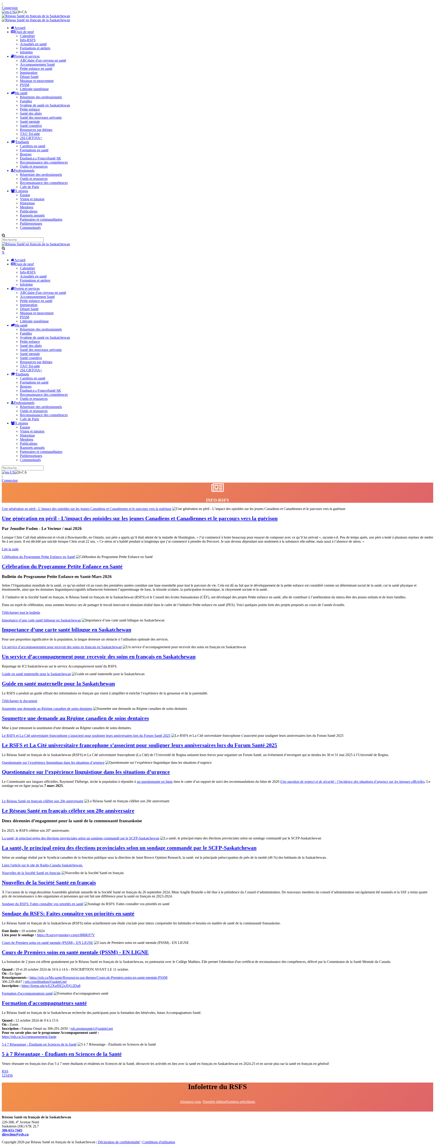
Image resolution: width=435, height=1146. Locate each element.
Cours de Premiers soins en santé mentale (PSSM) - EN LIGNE (47, 943)
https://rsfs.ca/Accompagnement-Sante (29, 1037)
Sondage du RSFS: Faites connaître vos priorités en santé (42, 904)
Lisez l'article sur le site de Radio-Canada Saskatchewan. (42, 865)
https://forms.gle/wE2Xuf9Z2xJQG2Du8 (51, 986)
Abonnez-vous (190, 1102)
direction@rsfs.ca (15, 1134)
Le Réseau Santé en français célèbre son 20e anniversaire (42, 801)
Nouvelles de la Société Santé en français (31, 873)
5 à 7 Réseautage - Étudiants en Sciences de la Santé (39, 1044)
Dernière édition (214, 1102)
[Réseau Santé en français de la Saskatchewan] (36, 16)
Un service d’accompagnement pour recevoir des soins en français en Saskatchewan (62, 647)
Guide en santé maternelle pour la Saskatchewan (36, 674)
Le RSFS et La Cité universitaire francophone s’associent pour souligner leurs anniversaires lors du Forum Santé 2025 (86, 735)
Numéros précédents (240, 1102)
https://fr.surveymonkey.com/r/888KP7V (66, 935)
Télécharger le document (19, 701)
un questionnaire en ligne (155, 781)
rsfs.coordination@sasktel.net (46, 982)
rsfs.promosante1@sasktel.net (91, 1028)
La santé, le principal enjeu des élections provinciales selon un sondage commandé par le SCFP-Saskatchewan (80, 838)
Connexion (10, 8)
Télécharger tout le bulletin (21, 612)
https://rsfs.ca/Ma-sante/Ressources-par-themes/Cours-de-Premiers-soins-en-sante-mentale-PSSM (98, 977)
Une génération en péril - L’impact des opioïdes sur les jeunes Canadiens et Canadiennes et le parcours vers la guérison (86, 509)
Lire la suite (10, 549)
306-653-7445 (12, 1130)
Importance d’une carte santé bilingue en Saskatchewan (41, 620)
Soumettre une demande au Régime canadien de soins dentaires (47, 709)
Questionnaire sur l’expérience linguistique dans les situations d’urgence (53, 762)
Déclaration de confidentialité (119, 1142)
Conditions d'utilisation (158, 1142)
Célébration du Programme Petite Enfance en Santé (38, 557)
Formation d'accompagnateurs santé (27, 993)
